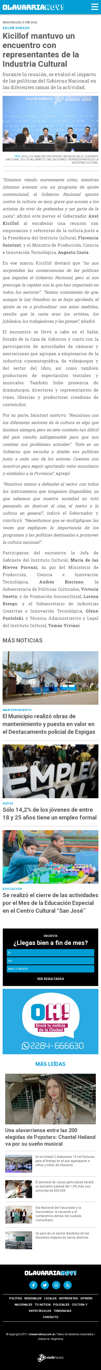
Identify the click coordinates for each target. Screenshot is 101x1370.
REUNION (69, 156)
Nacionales (23, 1304)
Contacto (50, 1317)
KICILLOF (27, 156)
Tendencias (62, 1311)
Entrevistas (68, 1298)
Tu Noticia (43, 1304)
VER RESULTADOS (50, 979)
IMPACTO (40, 159)
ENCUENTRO (54, 156)
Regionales (33, 1298)
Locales (50, 1298)
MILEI (79, 156)
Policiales (61, 1304)
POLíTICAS (27, 159)
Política (15, 1298)
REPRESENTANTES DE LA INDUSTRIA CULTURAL (83, 161)
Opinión (86, 1298)
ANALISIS (40, 156)
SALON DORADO (57, 159)
